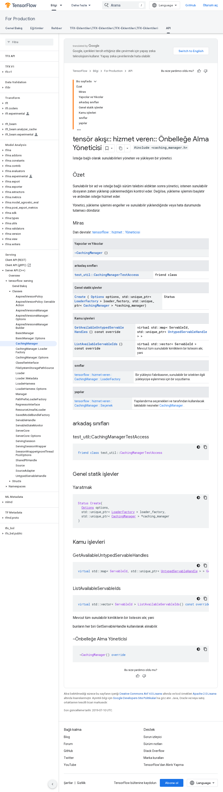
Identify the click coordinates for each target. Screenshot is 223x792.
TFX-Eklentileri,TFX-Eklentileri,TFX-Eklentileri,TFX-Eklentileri (114, 28)
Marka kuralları (154, 758)
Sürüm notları (153, 744)
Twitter (69, 758)
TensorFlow (80, 71)
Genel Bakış (13, 28)
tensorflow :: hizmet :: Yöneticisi (116, 232)
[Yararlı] (199, 71)
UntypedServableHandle (187, 332)
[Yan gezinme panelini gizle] (52, 784)
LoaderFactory (86, 301)
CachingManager (96, 305)
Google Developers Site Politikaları (134, 698)
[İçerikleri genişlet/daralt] (95, 81)
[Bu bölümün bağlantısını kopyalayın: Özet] (89, 175)
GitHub (190, 5)
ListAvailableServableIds (95, 344)
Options (97, 297)
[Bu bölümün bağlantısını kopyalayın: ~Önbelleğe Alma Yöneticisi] (131, 639)
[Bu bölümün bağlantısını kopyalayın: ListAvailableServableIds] (125, 588)
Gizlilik (81, 783)
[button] (28, 71)
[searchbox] (29, 42)
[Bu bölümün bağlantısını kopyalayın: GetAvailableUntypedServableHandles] (153, 555)
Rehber (56, 28)
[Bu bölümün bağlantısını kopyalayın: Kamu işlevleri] (110, 542)
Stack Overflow (154, 751)
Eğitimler (37, 28)
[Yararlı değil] (205, 71)
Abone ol (171, 783)
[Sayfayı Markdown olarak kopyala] (121, 148)
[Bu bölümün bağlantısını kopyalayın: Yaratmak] (96, 487)
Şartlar (68, 783)
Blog (67, 737)
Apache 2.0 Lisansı (204, 693)
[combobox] (124, 5)
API (168, 28)
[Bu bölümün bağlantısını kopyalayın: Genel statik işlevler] (124, 474)
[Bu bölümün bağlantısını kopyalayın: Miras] (88, 223)
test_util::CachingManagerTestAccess (106, 275)
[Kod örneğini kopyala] (205, 447)
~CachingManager (88, 253)
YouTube (70, 765)
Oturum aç (210, 5)
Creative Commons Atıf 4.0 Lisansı (140, 693)
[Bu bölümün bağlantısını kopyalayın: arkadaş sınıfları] (115, 424)
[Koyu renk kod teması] (198, 447)
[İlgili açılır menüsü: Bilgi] (62, 5)
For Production (20, 19)
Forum (68, 744)
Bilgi (54, 5)
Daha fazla (79, 5)
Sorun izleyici (153, 737)
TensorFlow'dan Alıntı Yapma (164, 765)
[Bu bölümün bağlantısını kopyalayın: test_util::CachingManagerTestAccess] (153, 437)
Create (80, 297)
